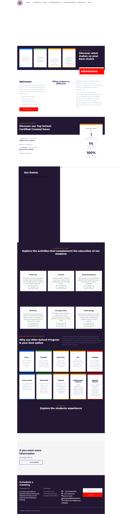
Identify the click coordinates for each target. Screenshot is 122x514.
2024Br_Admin (24, 138)
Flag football (27, 380)
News (89, 2)
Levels (44, 2)
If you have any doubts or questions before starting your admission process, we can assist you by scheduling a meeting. (29, 495)
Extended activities (55, 2)
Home (28, 2)
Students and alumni (70, 2)
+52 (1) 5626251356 (70, 491)
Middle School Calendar (27, 140)
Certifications (37, 2)
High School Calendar (26, 149)
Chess (26, 357)
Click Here (33, 287)
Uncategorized (28, 144)
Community (81, 2)
